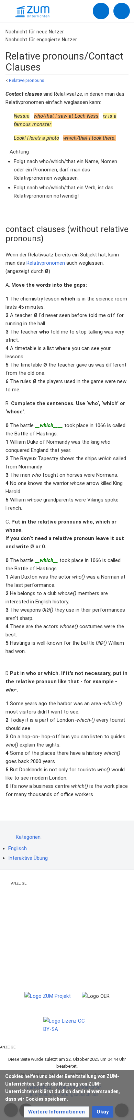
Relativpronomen (45, 263)
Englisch (17, 848)
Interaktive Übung (28, 858)
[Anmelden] (101, 11)
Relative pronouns (26, 80)
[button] (56, 1112)
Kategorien (28, 837)
